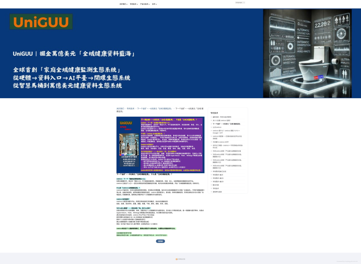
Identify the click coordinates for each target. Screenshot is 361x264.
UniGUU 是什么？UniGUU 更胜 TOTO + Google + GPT (226, 132)
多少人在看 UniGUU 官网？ (222, 120)
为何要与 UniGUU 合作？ (221, 142)
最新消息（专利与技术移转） (222, 117)
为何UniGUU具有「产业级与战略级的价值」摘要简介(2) (227, 161)
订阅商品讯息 (181, 259)
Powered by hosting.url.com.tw (347, 261)
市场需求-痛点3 (218, 182)
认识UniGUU (217, 127)
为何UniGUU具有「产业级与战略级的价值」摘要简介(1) (227, 155)
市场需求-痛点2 (218, 178)
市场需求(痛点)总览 (219, 171)
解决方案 (216, 185)
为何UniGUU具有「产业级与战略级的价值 (227, 151)
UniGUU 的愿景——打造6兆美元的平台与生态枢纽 (227, 137)
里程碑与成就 (217, 192)
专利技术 (216, 188)
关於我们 (120, 108)
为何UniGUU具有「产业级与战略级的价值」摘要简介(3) (227, 167)
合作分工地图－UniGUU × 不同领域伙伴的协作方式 (228, 146)
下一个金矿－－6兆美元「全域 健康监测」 (227, 124)
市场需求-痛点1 (218, 175)
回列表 (160, 241)
